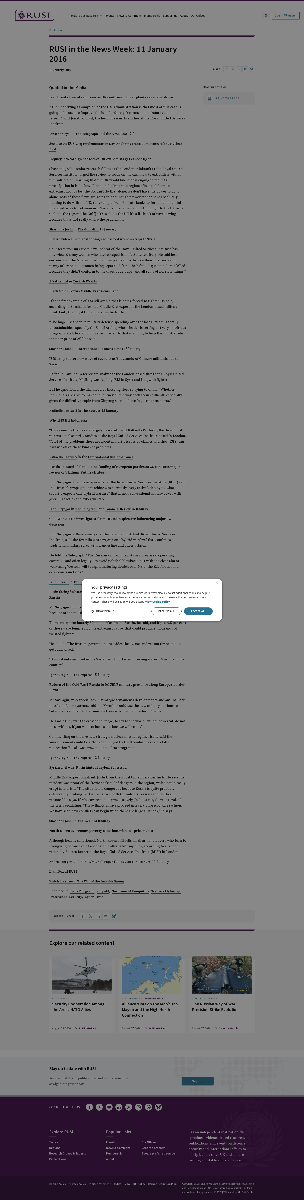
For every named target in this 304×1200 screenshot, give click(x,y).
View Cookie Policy (157, 601)
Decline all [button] (166, 611)
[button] (102, 611)
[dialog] (152, 600)
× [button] (216, 582)
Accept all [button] (198, 611)
